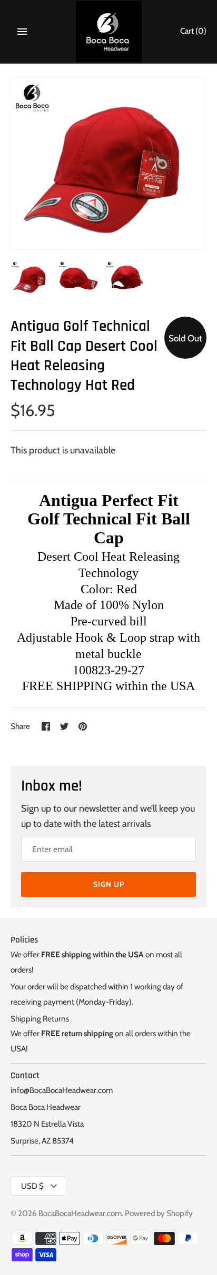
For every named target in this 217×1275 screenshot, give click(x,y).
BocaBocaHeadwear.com (80, 1213)
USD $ (32, 1186)
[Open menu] (22, 31)
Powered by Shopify (159, 1213)
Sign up (108, 884)
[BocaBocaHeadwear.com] (109, 32)
